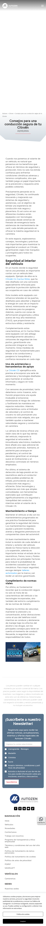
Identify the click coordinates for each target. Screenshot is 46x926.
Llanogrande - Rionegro (18, 749)
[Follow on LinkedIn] (24, 808)
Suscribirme (11, 782)
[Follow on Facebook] (15, 808)
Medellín (12, 753)
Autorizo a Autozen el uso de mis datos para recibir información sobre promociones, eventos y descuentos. (24, 774)
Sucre (10, 762)
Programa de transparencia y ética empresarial (20, 841)
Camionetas (10, 878)
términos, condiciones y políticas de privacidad (24, 766)
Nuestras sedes (12, 889)
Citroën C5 (14, 370)
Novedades (10, 828)
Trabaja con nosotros (14, 836)
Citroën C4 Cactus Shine (18, 279)
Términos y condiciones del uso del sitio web (22, 846)
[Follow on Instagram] (20, 808)
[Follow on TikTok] (32, 808)
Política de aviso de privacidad (18, 860)
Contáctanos (11, 832)
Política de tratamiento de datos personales (19, 852)
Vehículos (9, 824)
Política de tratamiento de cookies (20, 857)
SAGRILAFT (10, 868)
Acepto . (24, 766)
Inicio (7, 821)
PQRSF (8, 864)
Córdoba (12, 757)
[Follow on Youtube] (28, 808)
